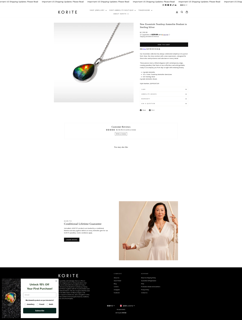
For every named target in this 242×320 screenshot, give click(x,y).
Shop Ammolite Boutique (121, 10)
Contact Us (144, 293)
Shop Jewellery (97, 10)
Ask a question (148, 103)
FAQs (142, 284)
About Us (116, 278)
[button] (164, 35)
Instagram (117, 290)
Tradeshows (144, 10)
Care (143, 89)
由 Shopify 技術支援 (121, 313)
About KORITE (120, 14)
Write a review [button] (121, 134)
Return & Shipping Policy (148, 278)
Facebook (117, 293)
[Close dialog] (56, 281)
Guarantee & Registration (148, 281)
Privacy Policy (145, 290)
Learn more (71, 240)
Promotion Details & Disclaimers (150, 286)
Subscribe (39, 311)
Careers (116, 286)
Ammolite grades (149, 94)
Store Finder (117, 281)
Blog (115, 284)
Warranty (145, 99)
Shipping (142, 36)
